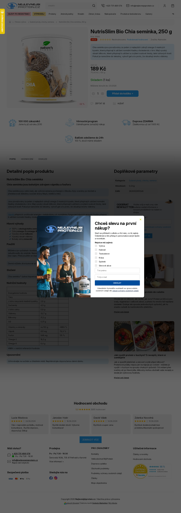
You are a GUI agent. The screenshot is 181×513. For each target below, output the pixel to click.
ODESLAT (117, 283)
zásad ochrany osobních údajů (125, 290)
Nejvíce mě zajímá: (104, 242)
